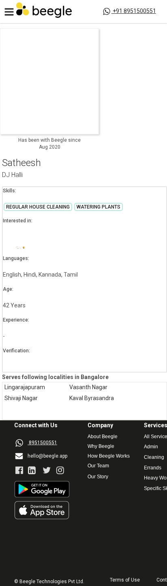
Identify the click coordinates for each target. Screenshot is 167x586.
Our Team (98, 466)
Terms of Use (125, 580)
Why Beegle (101, 446)
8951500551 (43, 442)
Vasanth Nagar (88, 387)
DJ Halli (12, 175)
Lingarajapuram (24, 387)
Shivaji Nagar (21, 398)
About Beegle (103, 436)
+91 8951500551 (134, 11)
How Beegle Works (109, 456)
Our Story (98, 476)
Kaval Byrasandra (91, 398)
